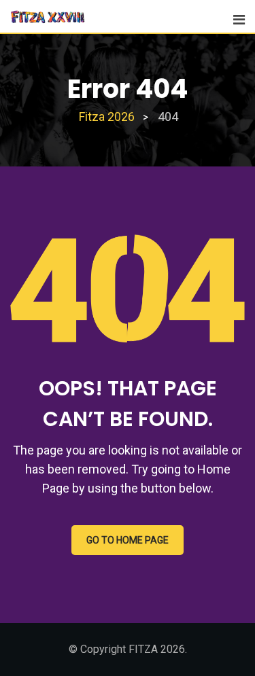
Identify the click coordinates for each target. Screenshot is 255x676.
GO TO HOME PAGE (127, 540)
